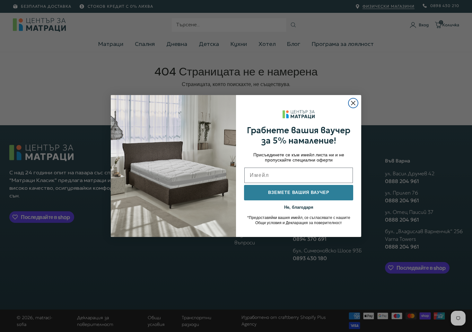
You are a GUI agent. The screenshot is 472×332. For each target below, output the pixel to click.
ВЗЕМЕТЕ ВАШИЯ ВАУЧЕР (298, 192)
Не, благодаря (298, 206)
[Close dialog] (353, 103)
